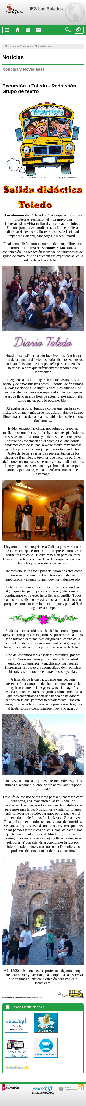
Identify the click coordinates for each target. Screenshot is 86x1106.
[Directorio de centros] (46, 1034)
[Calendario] (46, 1059)
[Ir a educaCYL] (42, 1093)
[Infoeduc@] (17, 1073)
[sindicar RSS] (81, 1087)
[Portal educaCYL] (17, 1034)
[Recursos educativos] (17, 1059)
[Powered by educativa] (10, 1087)
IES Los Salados (46, 8)
